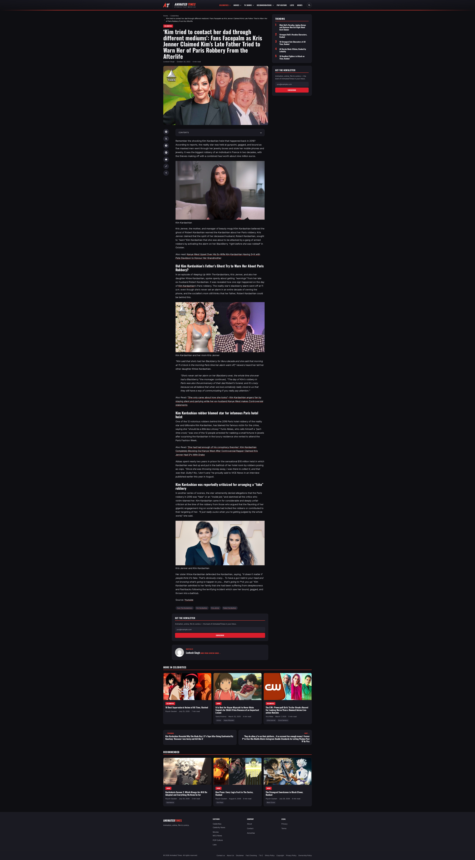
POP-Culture (282, 5)
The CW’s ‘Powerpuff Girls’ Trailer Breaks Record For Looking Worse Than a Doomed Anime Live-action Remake (287, 710)
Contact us (221, 855)
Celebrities (224, 5)
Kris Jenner (215, 608)
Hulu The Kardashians (184, 608)
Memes (299, 5)
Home (165, 16)
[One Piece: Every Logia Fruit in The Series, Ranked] (237, 771)
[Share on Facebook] (166, 145)
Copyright (280, 855)
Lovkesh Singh (169, 62)
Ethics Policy (269, 855)
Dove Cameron (283, 720)
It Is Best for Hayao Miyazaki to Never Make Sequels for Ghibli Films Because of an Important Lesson (237, 710)
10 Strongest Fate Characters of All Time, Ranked (292, 43)
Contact (250, 828)
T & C (261, 855)
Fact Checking (251, 855)
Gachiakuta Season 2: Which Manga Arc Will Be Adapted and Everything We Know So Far (186, 793)
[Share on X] (166, 139)
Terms (283, 828)
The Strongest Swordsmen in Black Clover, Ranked (284, 793)
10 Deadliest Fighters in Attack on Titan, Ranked (291, 57)
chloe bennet (271, 720)
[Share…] (166, 173)
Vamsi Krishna (220, 716)
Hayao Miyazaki (229, 720)
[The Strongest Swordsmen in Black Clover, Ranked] (288, 771)
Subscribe (220, 635)
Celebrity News (219, 827)
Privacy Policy (291, 855)
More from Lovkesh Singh (211, 653)
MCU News (217, 836)
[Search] (309, 5)
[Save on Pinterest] (166, 132)
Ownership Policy (305, 855)
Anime (218, 703)
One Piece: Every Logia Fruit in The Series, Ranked (234, 793)
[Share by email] (166, 159)
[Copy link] (166, 166)
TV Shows (248, 5)
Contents (184, 132)
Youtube (188, 600)
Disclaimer (240, 855)
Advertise (251, 833)
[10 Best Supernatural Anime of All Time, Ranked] (187, 686)
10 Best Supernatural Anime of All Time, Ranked (186, 707)
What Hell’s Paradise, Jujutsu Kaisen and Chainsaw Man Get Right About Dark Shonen (292, 27)
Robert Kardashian (229, 608)
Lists (292, 5)
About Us (230, 855)
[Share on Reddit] (166, 152)
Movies (236, 5)
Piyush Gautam (171, 711)
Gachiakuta (170, 802)
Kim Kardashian (186, 286)
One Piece (220, 802)
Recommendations (264, 5)
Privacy (284, 824)
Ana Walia (269, 716)
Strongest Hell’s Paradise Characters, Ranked (293, 35)
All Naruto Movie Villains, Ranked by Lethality (292, 50)
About (249, 824)
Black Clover (271, 802)
